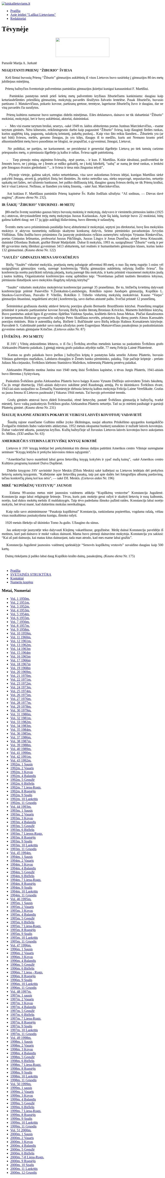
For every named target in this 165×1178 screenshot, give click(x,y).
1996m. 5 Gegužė (22, 964)
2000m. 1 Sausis (21, 1134)
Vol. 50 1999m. (20, 1084)
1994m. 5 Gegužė (22, 872)
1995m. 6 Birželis (22, 922)
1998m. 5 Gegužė (22, 1057)
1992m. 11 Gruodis (23, 803)
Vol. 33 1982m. (20, 722)
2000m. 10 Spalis (22, 1165)
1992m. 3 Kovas (21, 772)
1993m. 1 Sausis (21, 810)
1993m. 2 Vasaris (22, 814)
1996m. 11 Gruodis (23, 987)
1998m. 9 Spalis (21, 1072)
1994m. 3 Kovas (21, 864)
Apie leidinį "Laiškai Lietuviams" (33, 14)
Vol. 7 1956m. (20, 622)
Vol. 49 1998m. (20, 1038)
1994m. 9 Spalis (21, 887)
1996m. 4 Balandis (23, 961)
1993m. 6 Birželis (22, 830)
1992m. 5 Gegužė (22, 779)
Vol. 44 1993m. (20, 806)
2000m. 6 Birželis (22, 1153)
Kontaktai (17, 578)
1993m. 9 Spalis (21, 841)
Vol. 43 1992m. (20, 760)
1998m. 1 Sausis (21, 1041)
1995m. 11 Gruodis (23, 941)
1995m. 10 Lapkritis (24, 937)
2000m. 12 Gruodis (23, 1172)
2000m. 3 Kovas (21, 1142)
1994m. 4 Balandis (23, 868)
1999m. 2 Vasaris (22, 1091)
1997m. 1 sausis (21, 995)
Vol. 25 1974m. (20, 691)
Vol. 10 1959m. (20, 633)
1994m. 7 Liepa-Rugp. (25, 880)
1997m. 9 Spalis (21, 1026)
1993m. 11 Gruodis (23, 849)
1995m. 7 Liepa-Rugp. (25, 926)
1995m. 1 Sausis (21, 903)
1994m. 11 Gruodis (23, 895)
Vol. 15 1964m (20, 652)
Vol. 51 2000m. (20, 1130)
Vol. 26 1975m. (20, 695)
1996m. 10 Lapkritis (24, 984)
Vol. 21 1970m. (20, 675)
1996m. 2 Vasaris (22, 953)
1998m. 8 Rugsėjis (23, 1068)
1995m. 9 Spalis (21, 934)
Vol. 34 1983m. (20, 726)
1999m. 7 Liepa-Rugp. (25, 1111)
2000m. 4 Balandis (23, 1145)
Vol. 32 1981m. (20, 718)
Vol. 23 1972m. (20, 683)
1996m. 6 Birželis (22, 968)
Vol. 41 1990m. (20, 753)
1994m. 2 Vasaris (22, 860)
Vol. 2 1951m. (20, 602)
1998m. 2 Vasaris (22, 1045)
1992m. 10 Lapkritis (24, 799)
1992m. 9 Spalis (21, 795)
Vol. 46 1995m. (20, 899)
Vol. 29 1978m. (20, 706)
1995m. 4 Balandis (23, 914)
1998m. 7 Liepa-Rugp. (25, 1065)
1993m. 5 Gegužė (22, 826)
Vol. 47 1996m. (20, 945)
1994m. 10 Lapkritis (24, 891)
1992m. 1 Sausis (21, 764)
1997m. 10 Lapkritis (24, 1030)
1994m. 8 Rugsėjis (23, 883)
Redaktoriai (18, 18)
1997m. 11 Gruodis (23, 1034)
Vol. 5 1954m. (20, 614)
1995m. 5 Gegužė (22, 918)
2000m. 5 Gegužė (22, 1149)
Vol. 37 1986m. (20, 737)
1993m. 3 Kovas (21, 818)
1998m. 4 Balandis (23, 1053)
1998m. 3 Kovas (21, 1049)
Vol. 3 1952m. (20, 606)
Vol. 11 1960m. (20, 637)
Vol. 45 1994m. (20, 853)
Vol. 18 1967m (20, 664)
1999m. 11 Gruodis (23, 1126)
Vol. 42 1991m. (20, 756)
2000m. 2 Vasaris (22, 1138)
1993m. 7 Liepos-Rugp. (26, 833)
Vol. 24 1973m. (20, 687)
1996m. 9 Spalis (21, 980)
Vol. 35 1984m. (20, 729)
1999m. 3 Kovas (21, 1095)
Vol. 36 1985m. (20, 733)
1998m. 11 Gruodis (23, 1080)
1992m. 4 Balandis (23, 776)
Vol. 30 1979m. (20, 710)
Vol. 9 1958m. (20, 629)
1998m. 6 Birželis (22, 1061)
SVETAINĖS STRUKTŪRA (30, 574)
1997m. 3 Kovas (21, 1003)
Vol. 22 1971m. (20, 679)
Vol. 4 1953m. (20, 610)
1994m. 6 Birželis (22, 876)
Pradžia (15, 11)
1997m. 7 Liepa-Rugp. (25, 1018)
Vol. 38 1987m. (20, 741)
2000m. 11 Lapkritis (24, 1169)
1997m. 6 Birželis (22, 1014)
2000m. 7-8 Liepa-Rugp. (27, 1157)
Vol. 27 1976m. (20, 699)
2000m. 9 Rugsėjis (23, 1161)
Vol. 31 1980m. (20, 714)
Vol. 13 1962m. (20, 645)
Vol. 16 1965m (20, 656)
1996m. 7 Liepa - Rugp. (26, 972)
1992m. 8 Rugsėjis (23, 791)
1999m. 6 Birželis (22, 1107)
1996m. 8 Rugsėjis (23, 976)
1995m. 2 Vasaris (22, 907)
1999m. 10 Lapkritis (24, 1122)
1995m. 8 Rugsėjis (23, 930)
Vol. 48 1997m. (20, 991)
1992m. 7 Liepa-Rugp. (25, 787)
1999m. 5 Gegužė (22, 1103)
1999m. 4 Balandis (23, 1099)
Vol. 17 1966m (20, 660)
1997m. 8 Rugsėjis (23, 1022)
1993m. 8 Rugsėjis (23, 837)
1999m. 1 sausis (21, 1088)
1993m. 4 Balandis (23, 822)
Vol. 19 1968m (20, 668)
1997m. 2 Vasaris (22, 999)
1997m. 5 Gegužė (22, 1011)
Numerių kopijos (21, 582)
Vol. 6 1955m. (20, 618)
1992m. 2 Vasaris (22, 768)
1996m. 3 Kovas (21, 957)
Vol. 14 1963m (20, 649)
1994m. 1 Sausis (21, 857)
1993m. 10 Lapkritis (24, 845)
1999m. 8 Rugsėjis (23, 1115)
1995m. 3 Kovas (21, 910)
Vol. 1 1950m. (20, 598)
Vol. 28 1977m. (20, 702)
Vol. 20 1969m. (20, 672)
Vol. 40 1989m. (20, 749)
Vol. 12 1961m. (20, 641)
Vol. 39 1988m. (20, 745)
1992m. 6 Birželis (22, 783)
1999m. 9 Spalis (21, 1118)
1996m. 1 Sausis (21, 949)
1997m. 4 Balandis (23, 1007)
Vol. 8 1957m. (20, 625)
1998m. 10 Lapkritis (24, 1076)
